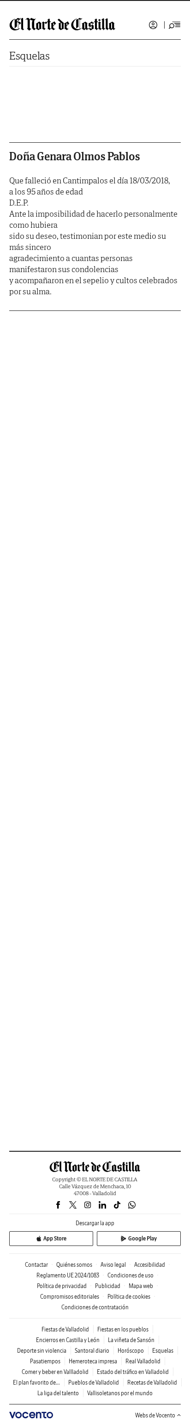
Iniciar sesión (153, 24)
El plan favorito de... (36, 1382)
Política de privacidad (62, 1285)
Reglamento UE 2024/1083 (67, 1275)
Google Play (142, 1238)
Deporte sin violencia (41, 1350)
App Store (54, 1238)
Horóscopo (131, 1350)
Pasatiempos (45, 1361)
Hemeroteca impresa (93, 1361)
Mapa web (141, 1285)
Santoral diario (92, 1350)
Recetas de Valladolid (152, 1382)
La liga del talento (58, 1393)
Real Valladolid (142, 1361)
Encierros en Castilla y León (68, 1340)
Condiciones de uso (130, 1275)
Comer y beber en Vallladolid (55, 1371)
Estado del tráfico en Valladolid (133, 1371)
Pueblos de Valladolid (93, 1382)
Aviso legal (113, 1264)
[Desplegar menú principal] (175, 24)
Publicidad (107, 1285)
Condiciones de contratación (95, 1307)
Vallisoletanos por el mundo (120, 1393)
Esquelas (29, 56)
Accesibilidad (149, 1264)
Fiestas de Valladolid (65, 1329)
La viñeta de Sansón (131, 1340)
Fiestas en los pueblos (122, 1329)
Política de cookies (128, 1296)
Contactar (36, 1264)
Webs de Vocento (155, 1415)
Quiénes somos (74, 1264)
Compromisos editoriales (69, 1296)
